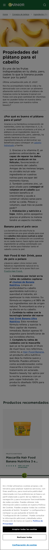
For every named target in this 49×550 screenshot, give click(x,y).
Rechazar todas (24, 537)
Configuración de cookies (24, 545)
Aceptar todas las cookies (24, 529)
